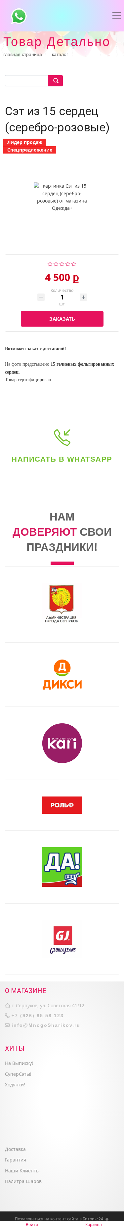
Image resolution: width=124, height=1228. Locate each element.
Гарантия (15, 1160)
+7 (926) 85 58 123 (38, 1015)
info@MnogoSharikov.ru (46, 1025)
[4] (67, 263)
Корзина (93, 1224)
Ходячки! (15, 1084)
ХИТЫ (14, 1048)
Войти (32, 1224)
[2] (56, 263)
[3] (62, 263)
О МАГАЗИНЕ (25, 991)
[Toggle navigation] (116, 16)
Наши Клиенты (22, 1170)
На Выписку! (19, 1063)
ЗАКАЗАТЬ (62, 318)
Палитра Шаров (23, 1181)
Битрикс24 (93, 1219)
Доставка (15, 1149)
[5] (73, 263)
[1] (50, 263)
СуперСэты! (18, 1074)
